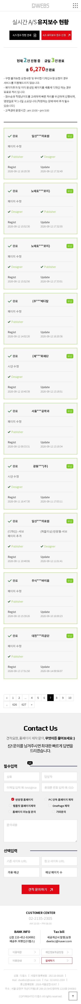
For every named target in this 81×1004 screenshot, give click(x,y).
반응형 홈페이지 (24, 799)
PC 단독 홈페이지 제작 (61, 799)
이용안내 (17, 960)
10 (69, 698)
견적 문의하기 (37, 889)
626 (14, 704)
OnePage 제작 (61, 806)
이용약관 (17, 952)
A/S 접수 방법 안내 (22, 35)
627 (24, 704)
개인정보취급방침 (54, 952)
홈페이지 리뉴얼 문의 (24, 812)
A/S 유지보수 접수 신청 (54, 35)
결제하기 (49, 960)
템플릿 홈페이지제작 (24, 806)
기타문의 (61, 812)
